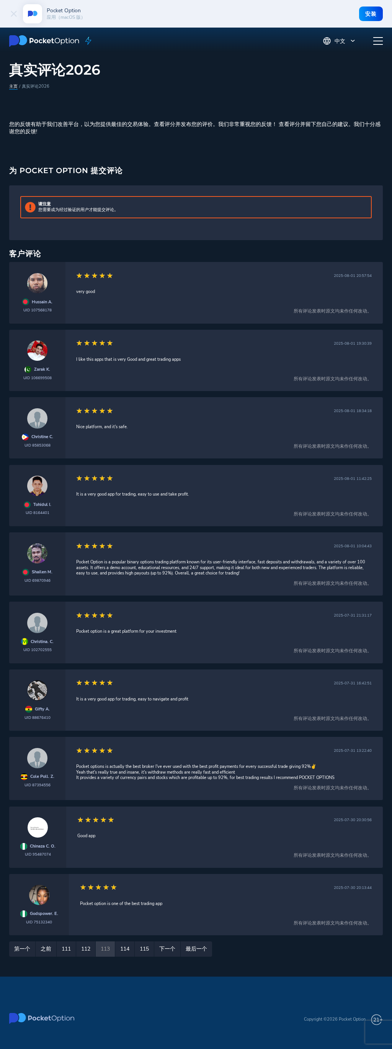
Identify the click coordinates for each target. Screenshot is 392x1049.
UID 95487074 (38, 854)
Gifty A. (42, 709)
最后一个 (196, 948)
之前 (46, 948)
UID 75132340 (39, 922)
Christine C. (42, 437)
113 (105, 948)
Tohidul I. (42, 504)
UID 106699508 (37, 377)
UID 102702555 (37, 649)
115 (144, 948)
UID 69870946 (37, 580)
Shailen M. (42, 572)
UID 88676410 (37, 717)
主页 (13, 86)
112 (85, 948)
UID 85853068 (37, 445)
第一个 (22, 948)
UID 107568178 (37, 310)
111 (66, 948)
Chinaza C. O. (43, 846)
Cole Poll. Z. (42, 776)
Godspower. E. (44, 913)
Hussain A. (42, 302)
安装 (370, 13)
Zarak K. (42, 369)
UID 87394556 (37, 784)
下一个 (167, 948)
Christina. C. (42, 642)
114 (124, 948)
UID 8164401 (37, 512)
